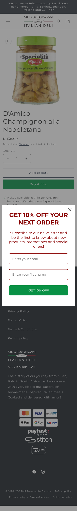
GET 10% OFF (38, 290)
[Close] (70, 209)
